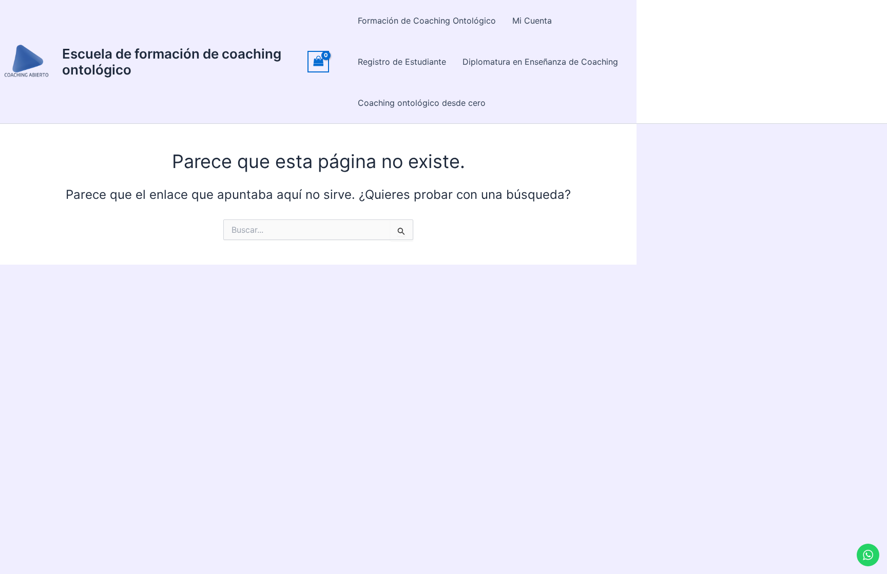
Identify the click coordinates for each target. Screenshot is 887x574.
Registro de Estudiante (402, 62)
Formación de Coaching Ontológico (427, 20)
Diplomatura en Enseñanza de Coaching (540, 62)
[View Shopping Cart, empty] (318, 61)
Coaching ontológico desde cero (422, 103)
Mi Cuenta (532, 20)
